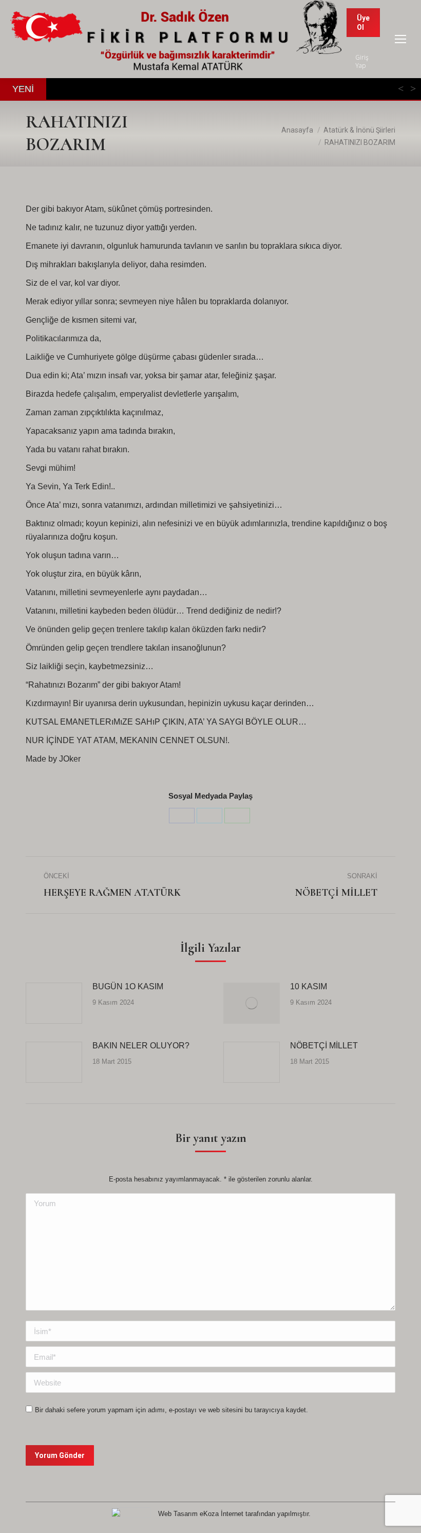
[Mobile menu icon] (400, 39)
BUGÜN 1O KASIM (127, 986)
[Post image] (54, 1003)
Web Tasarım (178, 1514)
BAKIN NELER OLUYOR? (140, 1045)
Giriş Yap (362, 61)
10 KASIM (308, 986)
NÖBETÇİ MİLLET (324, 1045)
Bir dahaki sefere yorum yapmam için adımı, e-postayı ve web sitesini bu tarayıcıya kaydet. (171, 1410)
